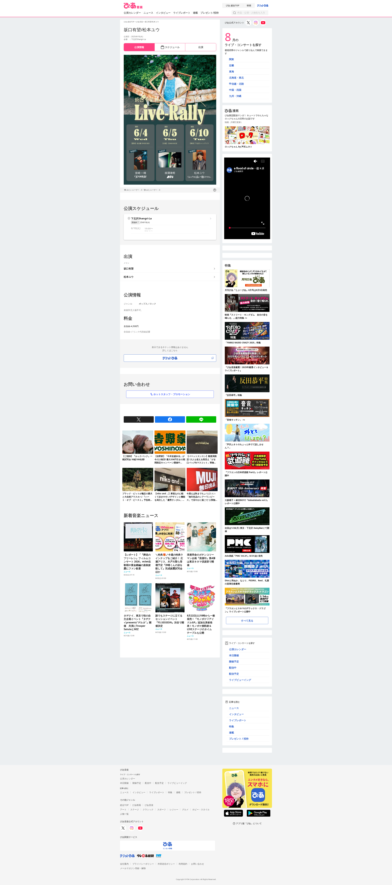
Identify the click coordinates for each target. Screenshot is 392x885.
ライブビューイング (240, 680)
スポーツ (161, 809)
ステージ (134, 809)
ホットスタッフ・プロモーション (171, 394)
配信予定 (234, 673)
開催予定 (234, 661)
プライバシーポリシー (143, 863)
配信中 (232, 667)
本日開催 (234, 655)
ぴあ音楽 (139, 22)
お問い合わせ (197, 863)
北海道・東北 (236, 77)
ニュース (148, 12)
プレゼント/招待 (209, 12)
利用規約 (183, 863)
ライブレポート (181, 12)
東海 (231, 71)
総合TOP (124, 805)
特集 (231, 726)
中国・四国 (235, 90)
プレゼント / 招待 (239, 738)
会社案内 (124, 863)
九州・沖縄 (235, 96)
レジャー (174, 809)
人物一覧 (124, 813)
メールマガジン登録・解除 (133, 868)
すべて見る (247, 620)
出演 (200, 47)
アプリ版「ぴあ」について (249, 823)
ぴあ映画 (136, 805)
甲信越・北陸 (236, 83)
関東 (231, 59)
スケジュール (172, 47)
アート (123, 809)
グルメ (185, 809)
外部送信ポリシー (166, 863)
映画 (249, 5)
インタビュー (163, 12)
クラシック (148, 809)
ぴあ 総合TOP (232, 5)
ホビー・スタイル (200, 809)
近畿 (231, 65)
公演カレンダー (237, 649)
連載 (195, 12)
